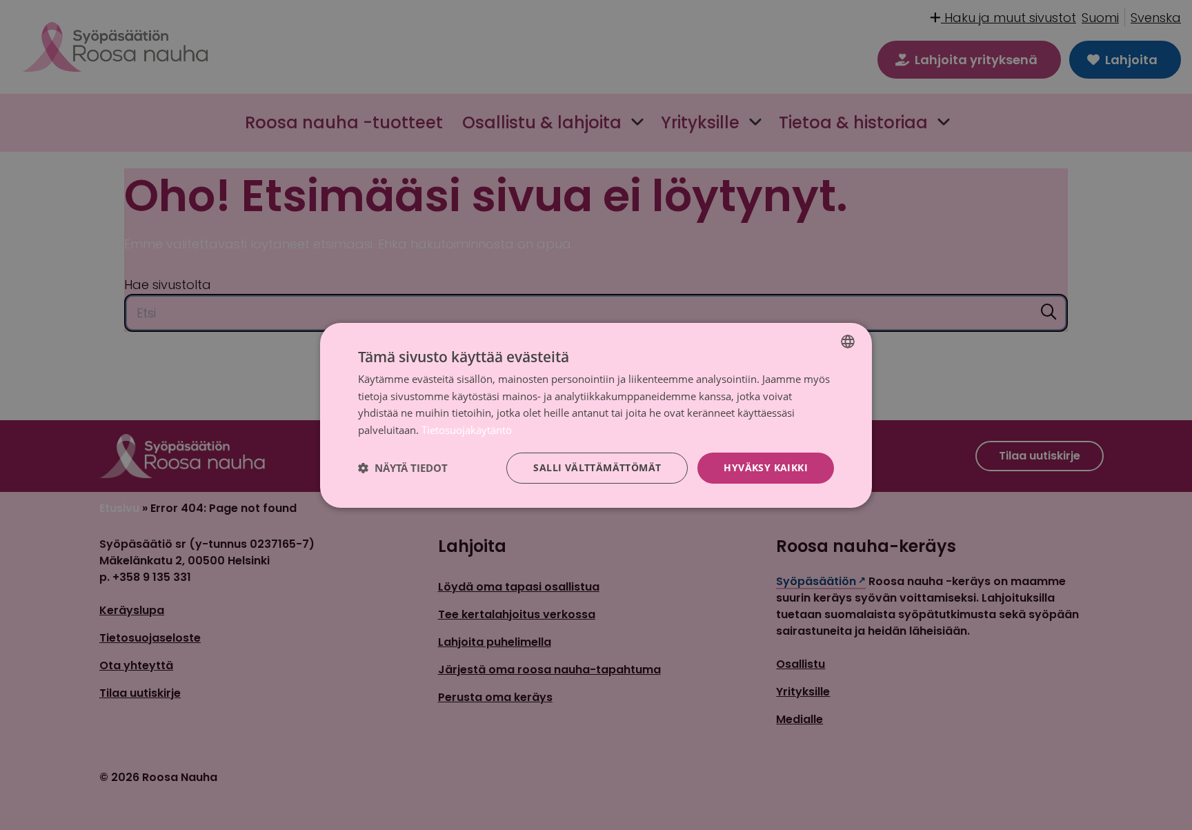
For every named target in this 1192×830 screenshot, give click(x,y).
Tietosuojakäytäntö (466, 430)
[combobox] (848, 341)
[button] (403, 467)
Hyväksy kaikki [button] (766, 467)
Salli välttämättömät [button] (597, 467)
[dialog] (596, 414)
